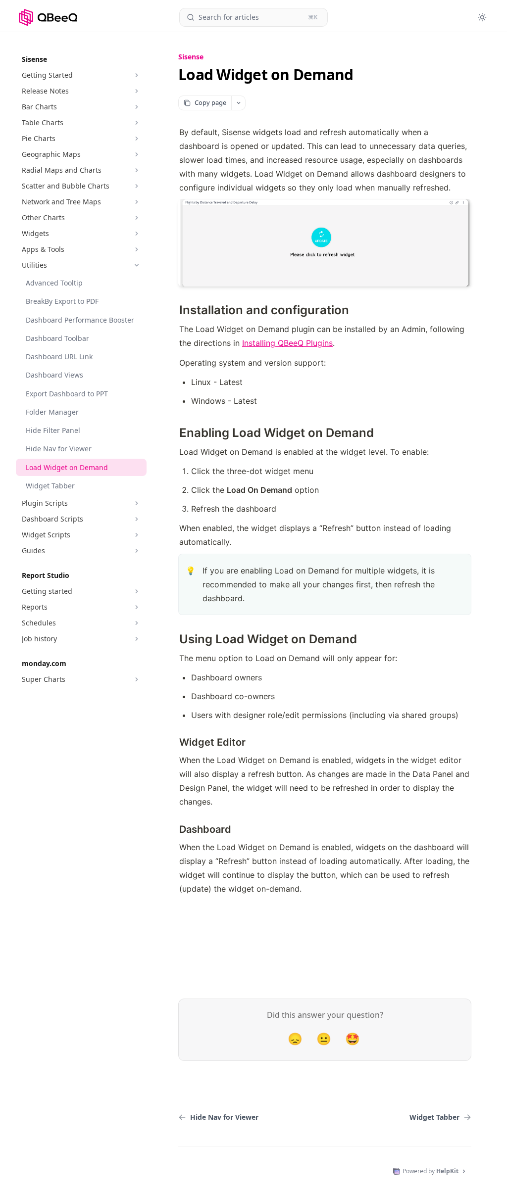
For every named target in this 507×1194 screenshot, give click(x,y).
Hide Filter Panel (53, 430)
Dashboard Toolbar (57, 338)
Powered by (430, 1171)
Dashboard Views (54, 375)
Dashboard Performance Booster (80, 320)
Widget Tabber (50, 485)
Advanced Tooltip (54, 282)
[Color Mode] (482, 17)
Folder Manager (52, 412)
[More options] (238, 103)
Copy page (210, 102)
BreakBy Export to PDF (62, 301)
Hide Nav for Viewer (59, 448)
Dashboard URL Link (59, 356)
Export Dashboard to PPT (67, 393)
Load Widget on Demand (67, 467)
